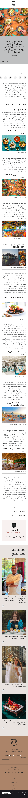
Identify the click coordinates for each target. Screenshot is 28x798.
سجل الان (6, 793)
